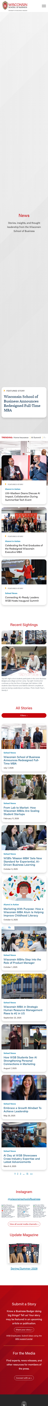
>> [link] (31, 1173)
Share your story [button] (23, 1329)
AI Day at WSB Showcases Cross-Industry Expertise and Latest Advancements (22, 1158)
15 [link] (27, 1173)
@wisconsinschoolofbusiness (24, 1199)
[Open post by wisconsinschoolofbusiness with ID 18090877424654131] (8, 1211)
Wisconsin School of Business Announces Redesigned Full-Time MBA (22, 403)
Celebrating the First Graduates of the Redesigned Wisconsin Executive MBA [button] (24, 548)
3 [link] (20, 1173)
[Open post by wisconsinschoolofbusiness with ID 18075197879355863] (24, 1211)
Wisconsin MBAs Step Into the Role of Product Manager (22, 961)
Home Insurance (21, 437)
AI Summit (36, 437)
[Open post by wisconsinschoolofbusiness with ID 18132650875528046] (39, 1211)
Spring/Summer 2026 (24, 1268)
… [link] (24, 1173)
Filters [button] (23, 715)
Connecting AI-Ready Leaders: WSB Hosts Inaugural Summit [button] (22, 598)
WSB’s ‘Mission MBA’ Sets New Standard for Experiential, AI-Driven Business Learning (23, 861)
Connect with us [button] (23, 1377)
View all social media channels (23, 1224)
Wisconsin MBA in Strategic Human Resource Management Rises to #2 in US (23, 1010)
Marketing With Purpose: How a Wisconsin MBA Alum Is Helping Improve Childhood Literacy (24, 912)
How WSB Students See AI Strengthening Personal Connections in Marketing (20, 1060)
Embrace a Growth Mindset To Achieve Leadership (22, 1109)
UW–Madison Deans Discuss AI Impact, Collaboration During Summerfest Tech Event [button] (22, 496)
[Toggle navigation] (45, 6)
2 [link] (17, 1173)
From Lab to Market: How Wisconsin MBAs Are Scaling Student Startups (21, 811)
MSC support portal (23, 1338)
